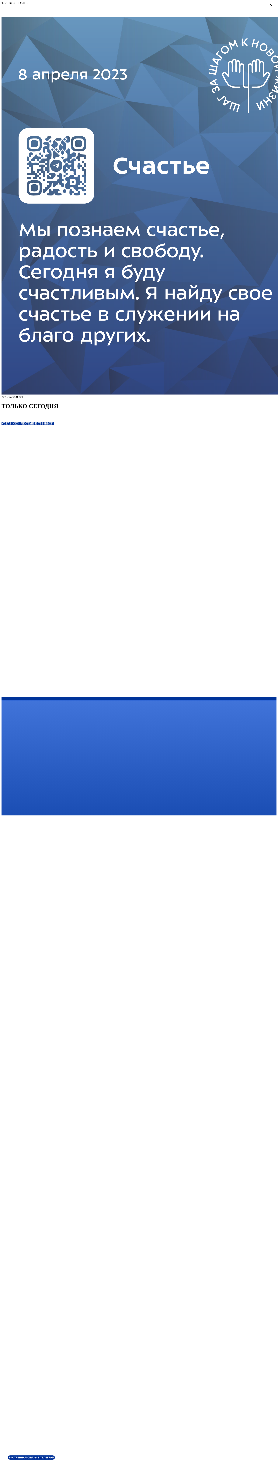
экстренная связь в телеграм (31, 1457)
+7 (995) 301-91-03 (18, 935)
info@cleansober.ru (18, 941)
